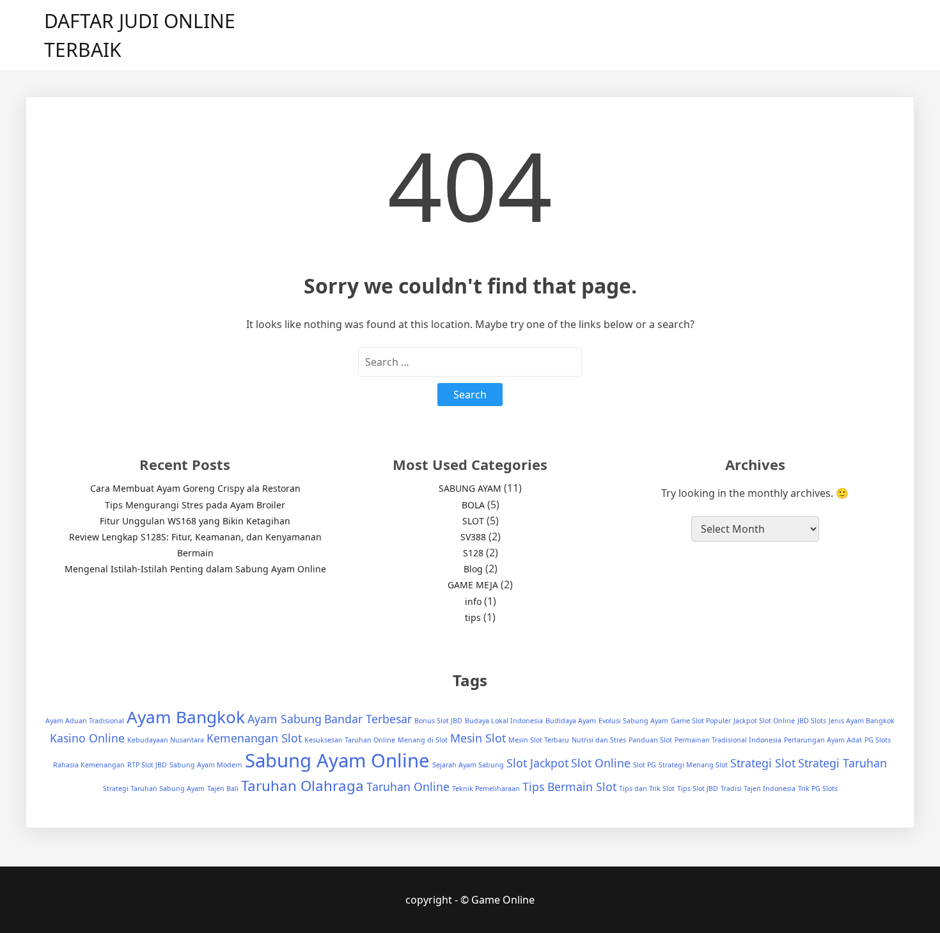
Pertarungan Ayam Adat (823, 739)
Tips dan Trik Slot (647, 788)
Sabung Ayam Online (337, 760)
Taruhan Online (408, 786)
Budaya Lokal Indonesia (504, 720)
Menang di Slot (423, 739)
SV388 (473, 537)
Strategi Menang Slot (693, 764)
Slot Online (601, 763)
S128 (473, 553)
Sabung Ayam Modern (205, 764)
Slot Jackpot (537, 763)
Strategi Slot (762, 763)
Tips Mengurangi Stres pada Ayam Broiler (195, 505)
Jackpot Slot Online (764, 720)
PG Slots (878, 739)
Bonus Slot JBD (438, 720)
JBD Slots (811, 720)
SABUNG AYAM (470, 488)
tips (473, 617)
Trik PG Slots (818, 788)
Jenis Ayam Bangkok (862, 720)
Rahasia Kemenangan (89, 764)
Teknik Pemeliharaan (486, 788)
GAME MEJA (473, 585)
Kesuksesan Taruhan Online (349, 739)
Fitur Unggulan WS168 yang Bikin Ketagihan (195, 521)
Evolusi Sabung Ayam (633, 720)
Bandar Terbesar (368, 718)
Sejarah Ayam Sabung (468, 764)
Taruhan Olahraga (302, 786)
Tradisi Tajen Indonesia (758, 788)
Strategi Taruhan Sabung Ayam (154, 788)
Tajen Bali (223, 788)
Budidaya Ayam (570, 720)
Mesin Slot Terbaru (538, 739)
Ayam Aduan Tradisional (84, 720)
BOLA (473, 505)
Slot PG (644, 764)
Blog (473, 569)
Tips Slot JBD (697, 788)
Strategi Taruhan (842, 763)
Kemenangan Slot (254, 738)
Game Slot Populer (701, 720)
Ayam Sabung (284, 718)
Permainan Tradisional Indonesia (728, 739)
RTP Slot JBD (147, 764)
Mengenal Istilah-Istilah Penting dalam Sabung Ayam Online (195, 569)
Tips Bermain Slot (569, 786)
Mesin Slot (478, 738)
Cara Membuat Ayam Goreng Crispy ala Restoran (195, 488)
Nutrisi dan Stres (599, 739)
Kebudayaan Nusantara (165, 739)
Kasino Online (87, 738)
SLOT (473, 521)
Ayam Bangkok (186, 716)
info (473, 601)
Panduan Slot (650, 739)
